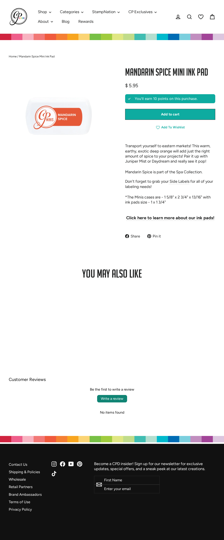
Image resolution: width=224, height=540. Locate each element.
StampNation (104, 11)
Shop (43, 11)
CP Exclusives (140, 11)
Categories (70, 11)
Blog (66, 21)
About (44, 21)
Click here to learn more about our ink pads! (170, 217)
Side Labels (179, 181)
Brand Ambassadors (25, 494)
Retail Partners (21, 487)
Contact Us (18, 464)
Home (13, 56)
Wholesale (17, 479)
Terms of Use (19, 502)
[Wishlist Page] (200, 17)
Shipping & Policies (24, 472)
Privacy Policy (20, 509)
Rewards (85, 21)
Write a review (112, 399)
